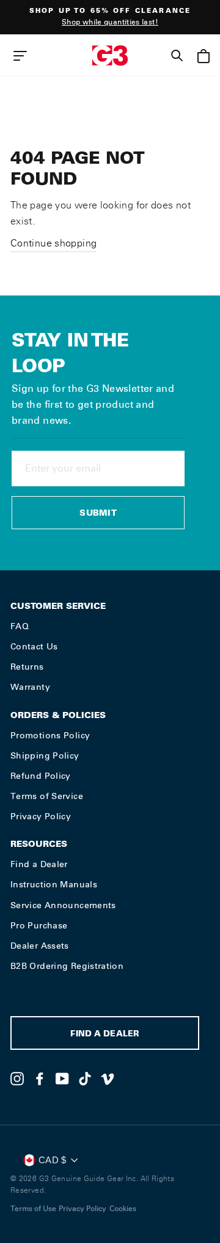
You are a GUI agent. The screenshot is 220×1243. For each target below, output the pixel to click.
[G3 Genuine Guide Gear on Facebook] (39, 1078)
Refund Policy (40, 776)
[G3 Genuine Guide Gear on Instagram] (17, 1078)
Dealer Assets (39, 945)
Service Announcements (63, 905)
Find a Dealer (39, 864)
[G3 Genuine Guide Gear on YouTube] (62, 1078)
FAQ (19, 626)
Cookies (122, 1208)
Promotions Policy (50, 735)
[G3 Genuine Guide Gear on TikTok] (85, 1078)
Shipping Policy (44, 755)
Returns (27, 666)
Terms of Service (46, 796)
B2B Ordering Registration (66, 966)
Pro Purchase (38, 925)
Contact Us (34, 646)
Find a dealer (104, 1035)
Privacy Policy (40, 816)
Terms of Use (33, 1208)
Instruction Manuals (53, 884)
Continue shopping (53, 243)
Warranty (30, 687)
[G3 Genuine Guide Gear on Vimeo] (107, 1078)
